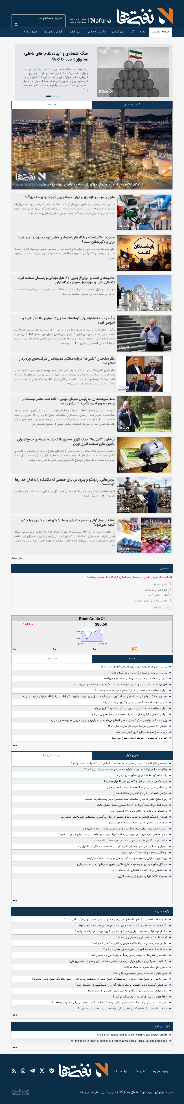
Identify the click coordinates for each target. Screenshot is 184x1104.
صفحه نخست (160, 32)
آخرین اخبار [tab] (132, 755)
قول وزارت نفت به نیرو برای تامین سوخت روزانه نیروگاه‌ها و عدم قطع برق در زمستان (120, 685)
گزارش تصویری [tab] (132, 105)
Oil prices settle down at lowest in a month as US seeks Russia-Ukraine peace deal (119, 1041)
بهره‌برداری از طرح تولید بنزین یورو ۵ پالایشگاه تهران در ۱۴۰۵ (134, 667)
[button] (58, 96)
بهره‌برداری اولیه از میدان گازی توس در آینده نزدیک (139, 673)
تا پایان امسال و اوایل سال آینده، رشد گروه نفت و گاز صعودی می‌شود (129, 714)
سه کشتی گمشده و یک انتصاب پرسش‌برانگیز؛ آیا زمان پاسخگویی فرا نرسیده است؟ (121, 985)
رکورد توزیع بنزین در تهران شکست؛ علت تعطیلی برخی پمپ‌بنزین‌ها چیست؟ (125, 799)
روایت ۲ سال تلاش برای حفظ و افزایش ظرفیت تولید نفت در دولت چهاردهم (125, 829)
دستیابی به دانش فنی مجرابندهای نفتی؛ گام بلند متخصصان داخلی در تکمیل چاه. (122, 846)
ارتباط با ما (120, 1071)
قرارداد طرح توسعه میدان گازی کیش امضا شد (141, 732)
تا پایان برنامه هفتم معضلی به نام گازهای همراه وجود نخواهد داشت (129, 690)
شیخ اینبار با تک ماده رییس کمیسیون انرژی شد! (140, 973)
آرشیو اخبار (139, 1071)
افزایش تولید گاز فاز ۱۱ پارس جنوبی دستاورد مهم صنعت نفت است (130, 841)
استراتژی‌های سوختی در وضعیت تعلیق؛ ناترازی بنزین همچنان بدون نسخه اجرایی (122, 864)
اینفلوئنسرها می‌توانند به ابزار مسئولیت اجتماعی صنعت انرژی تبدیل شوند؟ (125, 769)
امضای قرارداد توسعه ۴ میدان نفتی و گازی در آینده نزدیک (135, 702)
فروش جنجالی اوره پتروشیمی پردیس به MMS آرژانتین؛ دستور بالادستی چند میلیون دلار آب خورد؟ (112, 835)
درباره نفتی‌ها (160, 1071)
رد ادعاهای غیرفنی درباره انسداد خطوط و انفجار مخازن (137, 787)
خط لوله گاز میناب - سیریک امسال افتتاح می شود (139, 738)
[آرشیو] (14, 745)
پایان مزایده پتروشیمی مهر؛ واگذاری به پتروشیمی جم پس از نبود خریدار (127, 991)
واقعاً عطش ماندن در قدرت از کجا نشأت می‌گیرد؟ (140, 997)
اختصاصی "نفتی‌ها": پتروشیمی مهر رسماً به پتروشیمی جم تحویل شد (129, 955)
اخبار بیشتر (17, 558)
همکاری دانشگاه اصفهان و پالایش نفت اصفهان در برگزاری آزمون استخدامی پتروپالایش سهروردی (114, 817)
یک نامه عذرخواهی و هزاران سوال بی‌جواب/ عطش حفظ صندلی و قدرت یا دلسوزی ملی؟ (118, 961)
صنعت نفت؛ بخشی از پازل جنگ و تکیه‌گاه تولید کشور (137, 823)
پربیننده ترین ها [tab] (52, 755)
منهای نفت (30, 32)
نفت (142, 32)
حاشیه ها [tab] (52, 659)
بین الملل (74, 32)
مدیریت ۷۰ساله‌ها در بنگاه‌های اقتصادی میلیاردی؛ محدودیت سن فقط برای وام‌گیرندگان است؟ (115, 920)
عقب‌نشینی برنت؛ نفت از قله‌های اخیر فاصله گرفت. (139, 870)
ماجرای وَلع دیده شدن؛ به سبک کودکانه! (145, 967)
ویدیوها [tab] (52, 105)
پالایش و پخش (96, 32)
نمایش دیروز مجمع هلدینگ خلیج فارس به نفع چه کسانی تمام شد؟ (129, 943)
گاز (132, 32)
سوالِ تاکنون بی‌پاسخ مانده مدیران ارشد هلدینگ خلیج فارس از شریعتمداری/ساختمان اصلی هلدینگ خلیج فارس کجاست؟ (99, 979)
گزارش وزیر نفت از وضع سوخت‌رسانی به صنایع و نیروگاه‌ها (135, 679)
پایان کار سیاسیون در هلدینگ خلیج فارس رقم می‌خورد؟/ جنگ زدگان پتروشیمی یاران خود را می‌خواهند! (109, 1003)
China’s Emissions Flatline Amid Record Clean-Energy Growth (132, 1035)
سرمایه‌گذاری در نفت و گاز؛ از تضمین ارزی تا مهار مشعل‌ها (135, 781)
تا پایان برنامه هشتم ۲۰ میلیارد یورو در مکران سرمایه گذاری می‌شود (130, 708)
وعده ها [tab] (132, 659)
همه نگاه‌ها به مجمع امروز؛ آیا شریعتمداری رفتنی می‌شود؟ (135, 949)
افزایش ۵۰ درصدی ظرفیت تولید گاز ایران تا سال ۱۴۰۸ (137, 726)
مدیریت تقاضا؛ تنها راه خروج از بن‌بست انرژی (142, 876)
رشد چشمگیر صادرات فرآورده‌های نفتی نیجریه (142, 775)
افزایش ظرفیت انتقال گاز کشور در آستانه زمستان (140, 793)
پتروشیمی (118, 32)
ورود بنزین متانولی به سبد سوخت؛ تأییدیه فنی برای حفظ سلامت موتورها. (126, 858)
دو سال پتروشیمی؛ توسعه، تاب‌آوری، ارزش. (143, 852)
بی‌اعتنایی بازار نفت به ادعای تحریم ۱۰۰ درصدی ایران (138, 811)
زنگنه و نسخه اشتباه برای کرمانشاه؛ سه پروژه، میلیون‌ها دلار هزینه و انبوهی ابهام (123, 926)
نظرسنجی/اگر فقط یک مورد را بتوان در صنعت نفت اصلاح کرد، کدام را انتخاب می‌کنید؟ (119, 763)
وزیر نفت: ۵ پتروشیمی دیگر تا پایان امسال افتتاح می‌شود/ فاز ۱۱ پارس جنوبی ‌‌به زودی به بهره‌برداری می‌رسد (108, 720)
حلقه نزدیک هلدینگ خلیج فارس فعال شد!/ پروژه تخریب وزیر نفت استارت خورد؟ (122, 1009)
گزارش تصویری (53, 32)
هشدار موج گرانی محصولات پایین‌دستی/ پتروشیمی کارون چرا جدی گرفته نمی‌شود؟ (121, 931)
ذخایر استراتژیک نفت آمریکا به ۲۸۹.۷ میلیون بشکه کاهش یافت (132, 805)
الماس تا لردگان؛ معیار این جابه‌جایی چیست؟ (142, 938)
